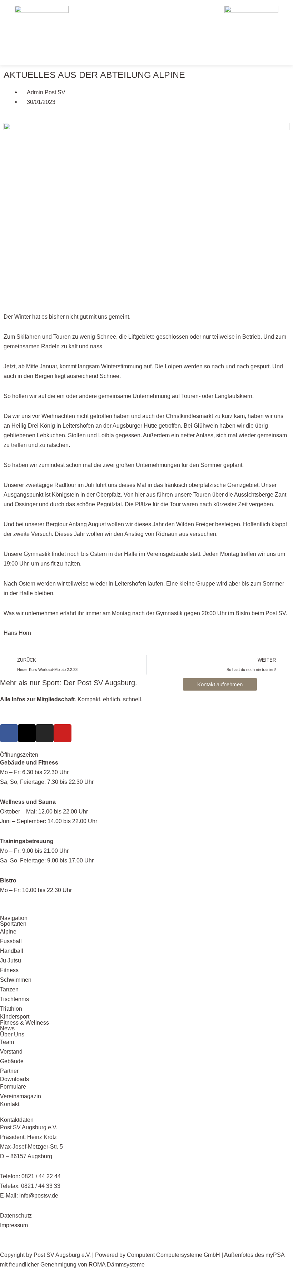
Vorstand (11, 1051)
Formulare (13, 1086)
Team (7, 1042)
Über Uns (12, 1034)
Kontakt (9, 1104)
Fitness (9, 970)
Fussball (11, 941)
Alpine (8, 931)
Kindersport (14, 1016)
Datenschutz (16, 1215)
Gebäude (12, 1061)
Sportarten (13, 923)
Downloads (14, 1079)
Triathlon (11, 1008)
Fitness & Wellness (24, 1022)
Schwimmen (15, 979)
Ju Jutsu (10, 960)
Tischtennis (14, 999)
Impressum (14, 1225)
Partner (9, 1071)
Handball (11, 950)
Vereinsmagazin (20, 1096)
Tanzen (9, 989)
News (7, 1028)
